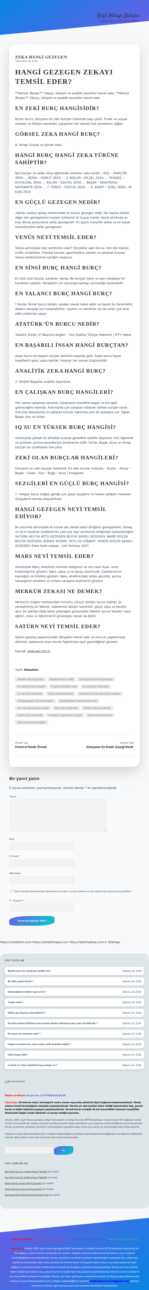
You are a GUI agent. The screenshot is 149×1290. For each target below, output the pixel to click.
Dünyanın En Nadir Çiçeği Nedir (110, 747)
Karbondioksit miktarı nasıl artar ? (27, 991)
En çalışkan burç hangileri (31, 686)
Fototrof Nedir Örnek (31, 747)
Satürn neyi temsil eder (29, 715)
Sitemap (114, 942)
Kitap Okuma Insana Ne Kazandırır (23, 1183)
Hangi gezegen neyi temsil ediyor (35, 700)
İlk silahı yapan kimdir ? (21, 981)
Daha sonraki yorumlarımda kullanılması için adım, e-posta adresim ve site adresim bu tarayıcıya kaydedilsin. (73, 891)
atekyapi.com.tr (39, 651)
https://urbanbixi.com (15, 942)
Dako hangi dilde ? (18, 1054)
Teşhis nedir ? (15, 1002)
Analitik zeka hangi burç (30, 679)
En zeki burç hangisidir (29, 693)
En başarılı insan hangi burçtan (96, 679)
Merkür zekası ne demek (97, 707)
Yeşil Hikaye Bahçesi (118, 16)
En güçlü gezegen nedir (64, 686)
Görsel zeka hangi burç (60, 693)
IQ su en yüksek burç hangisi (33, 707)
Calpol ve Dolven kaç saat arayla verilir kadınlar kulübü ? (39, 1044)
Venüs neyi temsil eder (100, 715)
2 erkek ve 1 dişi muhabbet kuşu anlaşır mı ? (32, 1065)
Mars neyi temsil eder (66, 707)
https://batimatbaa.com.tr (88, 942)
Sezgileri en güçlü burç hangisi (65, 715)
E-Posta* (14, 856)
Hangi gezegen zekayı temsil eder (78, 700)
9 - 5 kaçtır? (16, 900)
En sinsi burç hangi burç (96, 686)
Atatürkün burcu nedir (61, 679)
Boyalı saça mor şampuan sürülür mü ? (29, 970)
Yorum (12, 796)
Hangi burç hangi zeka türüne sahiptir (99, 693)
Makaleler (31, 670)
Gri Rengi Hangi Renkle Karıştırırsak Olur (26, 1194)
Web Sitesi (15, 873)
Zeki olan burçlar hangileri (31, 722)
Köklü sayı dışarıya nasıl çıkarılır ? (27, 1012)
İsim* (12, 839)
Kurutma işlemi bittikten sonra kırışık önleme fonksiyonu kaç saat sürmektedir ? (53, 1023)
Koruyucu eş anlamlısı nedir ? (24, 1033)
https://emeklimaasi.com (50, 942)
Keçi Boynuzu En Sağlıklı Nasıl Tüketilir (26, 1171)
